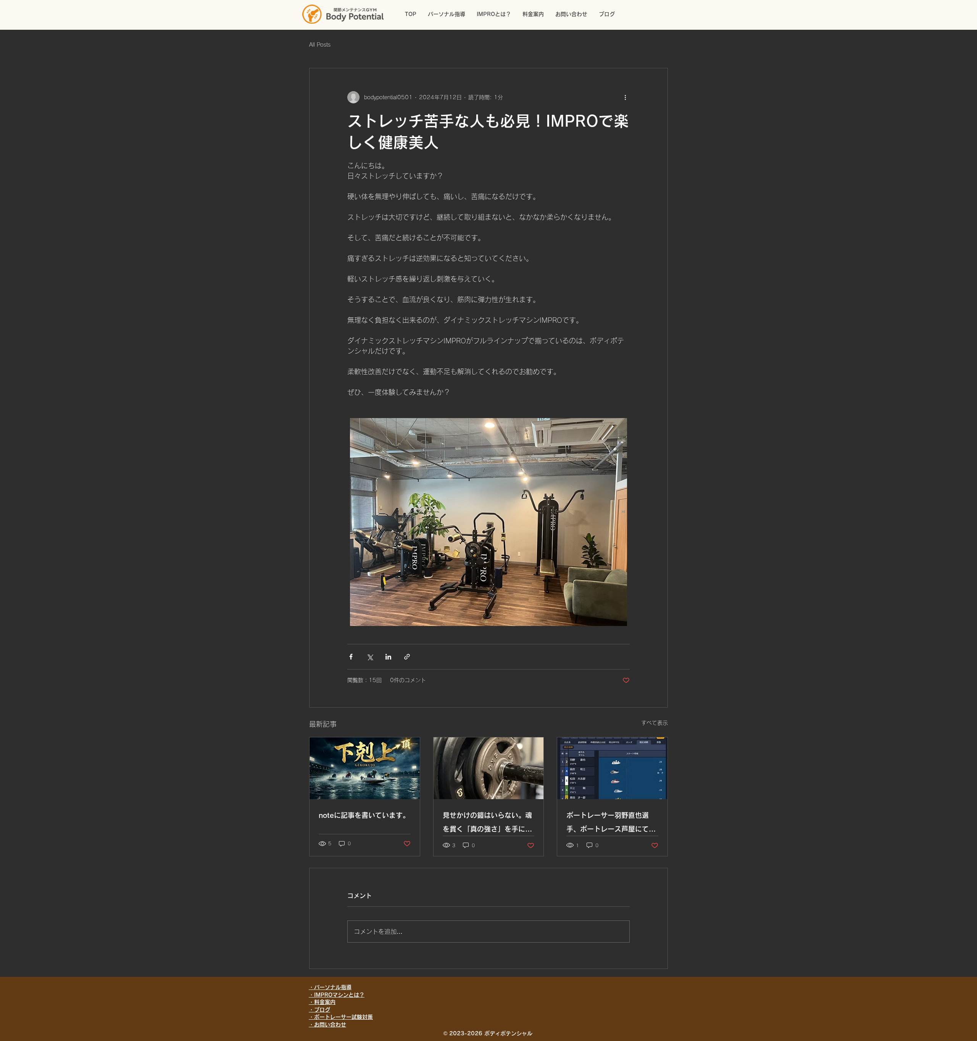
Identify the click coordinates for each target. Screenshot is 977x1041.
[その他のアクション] (625, 97)
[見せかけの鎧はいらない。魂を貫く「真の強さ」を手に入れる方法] (489, 768)
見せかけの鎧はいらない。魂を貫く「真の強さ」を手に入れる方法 (487, 824)
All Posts (320, 44)
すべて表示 (654, 723)
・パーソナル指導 (330, 987)
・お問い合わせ (327, 1024)
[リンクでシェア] (407, 656)
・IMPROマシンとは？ (336, 995)
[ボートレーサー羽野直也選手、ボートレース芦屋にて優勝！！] (612, 768)
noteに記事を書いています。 (364, 815)
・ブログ (319, 1009)
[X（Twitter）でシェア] (369, 656)
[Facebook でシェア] (351, 656)
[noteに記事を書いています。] (365, 768)
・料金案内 (322, 1002)
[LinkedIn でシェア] (388, 656)
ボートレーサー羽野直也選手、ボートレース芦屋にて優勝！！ (611, 824)
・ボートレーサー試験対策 (341, 1017)
